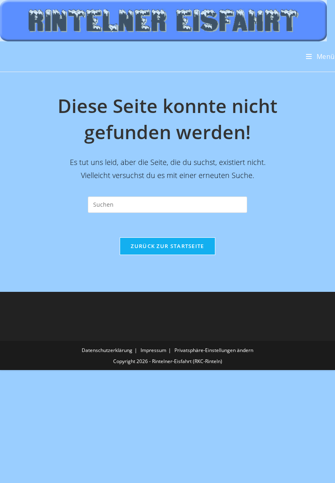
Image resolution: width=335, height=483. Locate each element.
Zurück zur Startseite (167, 246)
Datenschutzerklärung (107, 350)
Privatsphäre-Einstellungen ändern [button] (213, 350)
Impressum (153, 350)
